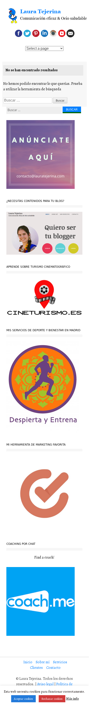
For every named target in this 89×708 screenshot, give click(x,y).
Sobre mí (43, 662)
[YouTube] (62, 36)
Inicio (27, 662)
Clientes (36, 667)
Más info (72, 698)
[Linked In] (44, 36)
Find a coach (43, 557)
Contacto (53, 667)
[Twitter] (27, 36)
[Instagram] (53, 36)
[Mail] (70, 36)
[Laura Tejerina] (44, 16)
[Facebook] (19, 36)
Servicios (60, 662)
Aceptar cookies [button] (23, 699)
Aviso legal (45, 684)
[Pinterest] (36, 36)
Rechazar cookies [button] (52, 699)
